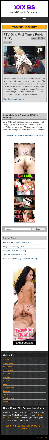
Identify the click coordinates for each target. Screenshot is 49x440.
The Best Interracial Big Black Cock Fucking (20, 259)
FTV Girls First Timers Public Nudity (17, 242)
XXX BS (24, 7)
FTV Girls (7, 42)
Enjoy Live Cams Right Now (13, 247)
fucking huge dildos (34, 84)
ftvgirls (10, 99)
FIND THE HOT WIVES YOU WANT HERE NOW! (25, 135)
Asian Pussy (8, 363)
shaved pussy (8, 387)
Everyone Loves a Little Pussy (14, 251)
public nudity (19, 99)
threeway (6, 391)
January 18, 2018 (38, 38)
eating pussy (8, 366)
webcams (6, 401)
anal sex (6, 359)
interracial (7, 377)
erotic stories (8, 370)
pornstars (6, 380)
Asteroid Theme (41, 437)
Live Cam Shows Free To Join (14, 255)
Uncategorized (8, 398)
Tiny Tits (6, 394)
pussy (5, 384)
